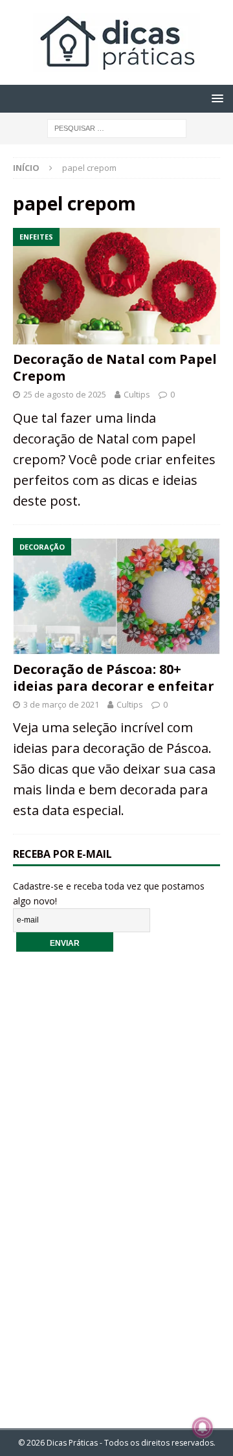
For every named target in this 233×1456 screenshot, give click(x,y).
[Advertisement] (116, 1181)
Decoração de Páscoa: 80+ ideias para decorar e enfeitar (113, 677)
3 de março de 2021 (61, 704)
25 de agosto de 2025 (64, 394)
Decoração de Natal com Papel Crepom (115, 367)
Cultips (137, 394)
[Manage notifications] (202, 1427)
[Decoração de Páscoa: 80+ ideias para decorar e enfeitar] (116, 596)
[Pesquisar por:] (116, 127)
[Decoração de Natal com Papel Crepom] (116, 286)
